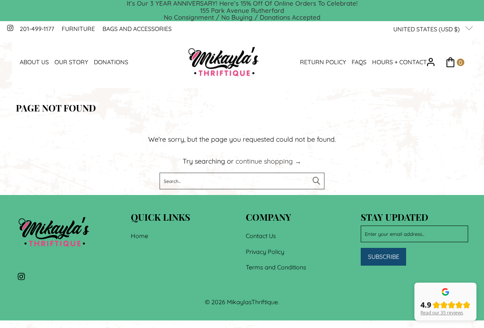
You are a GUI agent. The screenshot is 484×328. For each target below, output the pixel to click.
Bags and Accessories (137, 28)
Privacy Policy (265, 251)
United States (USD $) (427, 29)
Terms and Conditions (276, 267)
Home (139, 236)
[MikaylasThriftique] (223, 62)
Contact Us (261, 236)
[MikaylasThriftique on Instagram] (10, 28)
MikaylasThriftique (252, 302)
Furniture (78, 28)
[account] (431, 62)
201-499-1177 (37, 28)
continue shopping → (268, 161)
